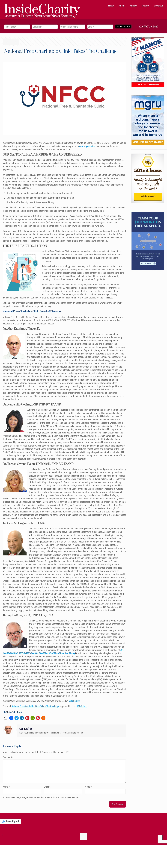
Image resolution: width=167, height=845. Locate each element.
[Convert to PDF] (38, 718)
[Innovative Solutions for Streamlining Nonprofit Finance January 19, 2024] (2, 834)
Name (6, 786)
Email (47, 786)
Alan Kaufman (26, 728)
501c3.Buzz (74, 701)
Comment (8, 757)
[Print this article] (33, 718)
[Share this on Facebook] (11, 718)
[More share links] (43, 718)
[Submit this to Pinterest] (27, 718)
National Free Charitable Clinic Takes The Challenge (35, 706)
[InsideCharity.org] (42, 6)
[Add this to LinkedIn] (22, 718)
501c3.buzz (82, 706)
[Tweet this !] (16, 718)
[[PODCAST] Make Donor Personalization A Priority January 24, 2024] (164, 834)
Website (89, 786)
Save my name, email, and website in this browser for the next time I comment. (43, 797)
